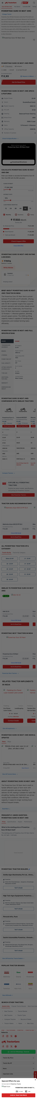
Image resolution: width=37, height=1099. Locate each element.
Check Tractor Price (18, 1095)
